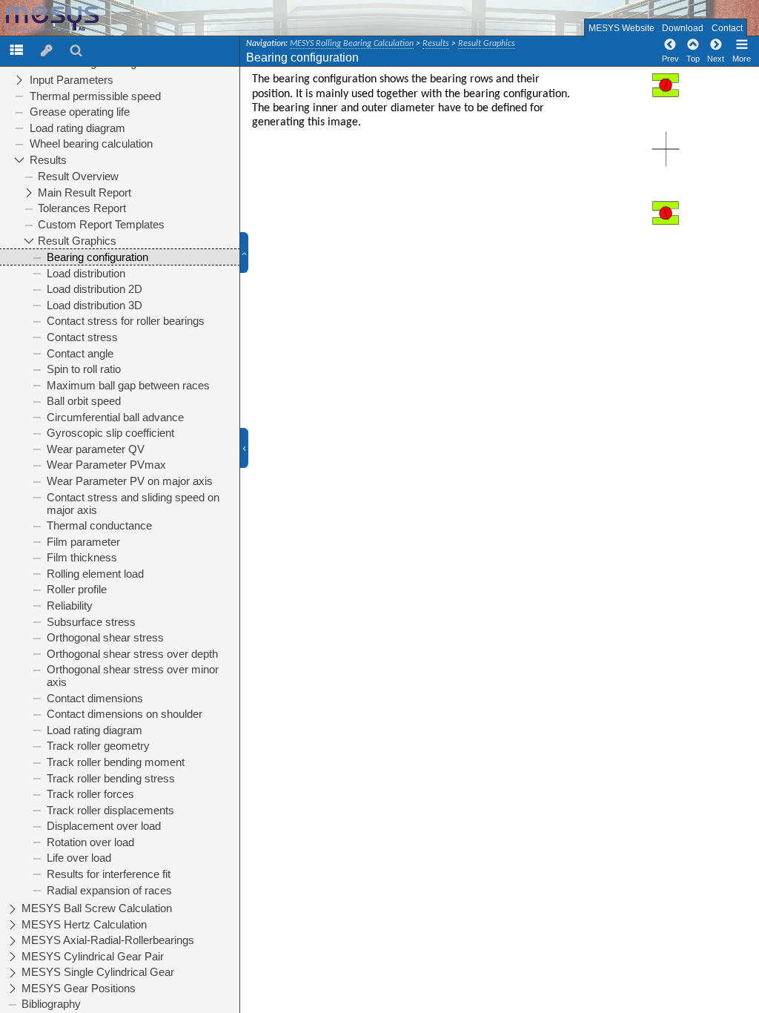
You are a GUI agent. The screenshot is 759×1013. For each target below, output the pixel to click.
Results (435, 43)
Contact (727, 28)
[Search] (76, 50)
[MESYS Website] (75, 19)
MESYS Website (621, 28)
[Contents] (16, 50)
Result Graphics (486, 43)
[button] (250, 252)
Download (682, 28)
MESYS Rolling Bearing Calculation (352, 43)
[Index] (46, 50)
